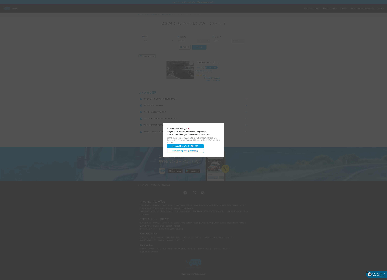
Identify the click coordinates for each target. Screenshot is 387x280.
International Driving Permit (185, 146)
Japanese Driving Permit (185, 151)
